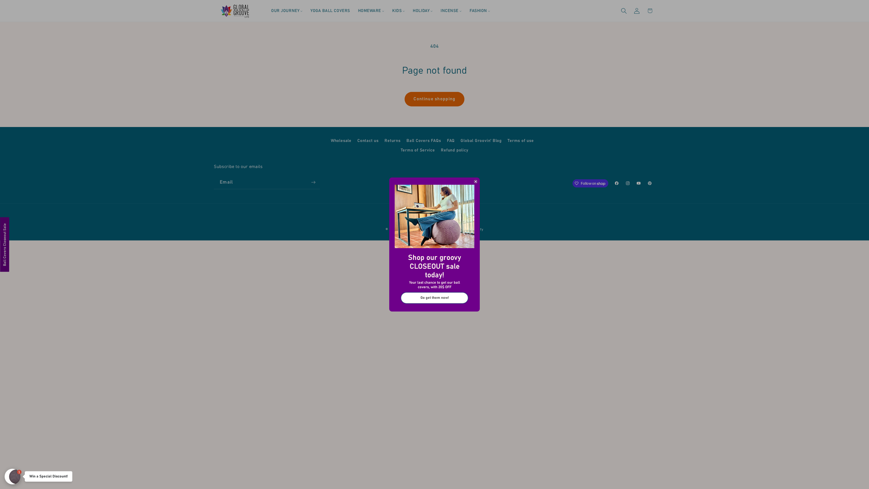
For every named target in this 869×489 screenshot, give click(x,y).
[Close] (475, 181)
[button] (12, 476)
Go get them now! (434, 298)
